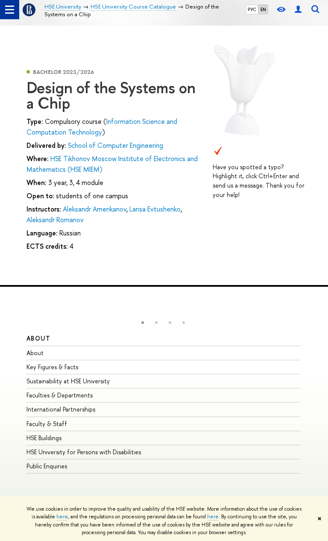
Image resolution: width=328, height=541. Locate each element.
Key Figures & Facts (52, 367)
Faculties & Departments (59, 395)
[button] (142, 322)
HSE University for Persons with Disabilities (83, 452)
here (62, 516)
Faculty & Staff (46, 424)
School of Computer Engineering (115, 145)
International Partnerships (60, 409)
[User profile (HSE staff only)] (298, 9)
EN (263, 9)
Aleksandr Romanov (55, 219)
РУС (252, 9)
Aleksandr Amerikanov (94, 209)
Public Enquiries (46, 466)
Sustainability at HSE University (68, 381)
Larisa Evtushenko (155, 209)
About (38, 338)
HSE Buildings (44, 438)
